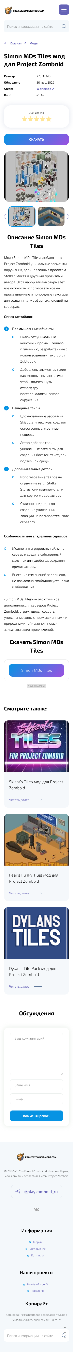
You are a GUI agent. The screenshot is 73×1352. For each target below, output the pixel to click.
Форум (37, 1242)
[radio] (24, 119)
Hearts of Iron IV (37, 1284)
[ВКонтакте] (36, 1209)
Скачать (36, 139)
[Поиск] (64, 26)
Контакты (37, 1255)
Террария (37, 1290)
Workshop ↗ (45, 88)
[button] (68, 216)
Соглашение (37, 1248)
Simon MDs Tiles (36, 670)
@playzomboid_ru (41, 1191)
